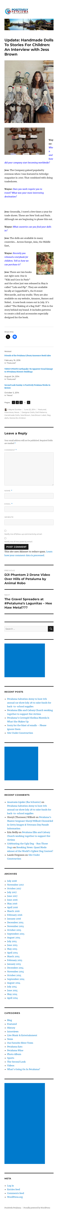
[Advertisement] (25, 660)
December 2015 (15, 922)
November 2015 (15, 926)
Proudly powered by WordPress (36, 1208)
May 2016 (12, 903)
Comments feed (15, 1193)
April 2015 (12, 952)
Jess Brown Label (38, 415)
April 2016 (12, 907)
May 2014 (12, 994)
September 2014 (15, 979)
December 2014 (15, 967)
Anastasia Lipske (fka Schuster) (24, 802)
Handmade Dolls (12, 415)
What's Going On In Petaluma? (23, 1069)
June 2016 (12, 899)
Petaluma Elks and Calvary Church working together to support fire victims (28, 836)
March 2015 (13, 956)
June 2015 (12, 945)
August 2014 (13, 983)
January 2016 (14, 918)
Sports (10, 1058)
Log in (10, 1185)
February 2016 (14, 915)
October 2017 (14, 888)
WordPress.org (15, 1197)
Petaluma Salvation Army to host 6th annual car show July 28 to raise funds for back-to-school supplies (29, 703)
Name (8, 491)
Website (9, 517)
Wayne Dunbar (15, 409)
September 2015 (15, 933)
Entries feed (13, 1189)
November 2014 (15, 971)
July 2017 (12, 892)
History (11, 1027)
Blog (9, 1020)
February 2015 (14, 960)
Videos (10, 1065)
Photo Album (14, 1054)
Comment (10, 450)
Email (8, 504)
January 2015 (14, 964)
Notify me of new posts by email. (18, 542)
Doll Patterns (41, 412)
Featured (42, 409)
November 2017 (15, 884)
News (16, 412)
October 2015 (14, 930)
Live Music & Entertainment (22, 1035)
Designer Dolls (28, 412)
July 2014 (12, 986)
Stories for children (17, 418)
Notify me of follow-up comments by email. (23, 534)
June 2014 (12, 990)
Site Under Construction (20, 733)
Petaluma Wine (15, 1050)
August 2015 (13, 937)
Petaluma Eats (14, 1046)
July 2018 (12, 881)
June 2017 (12, 896)
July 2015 (12, 941)
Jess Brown (25, 415)
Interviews (8, 412)
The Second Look (16, 1061)
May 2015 (12, 949)
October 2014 (14, 975)
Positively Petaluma (12, 1208)
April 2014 (12, 998)
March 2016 (13, 911)
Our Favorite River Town (20, 1043)
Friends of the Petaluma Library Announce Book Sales (27, 355)
